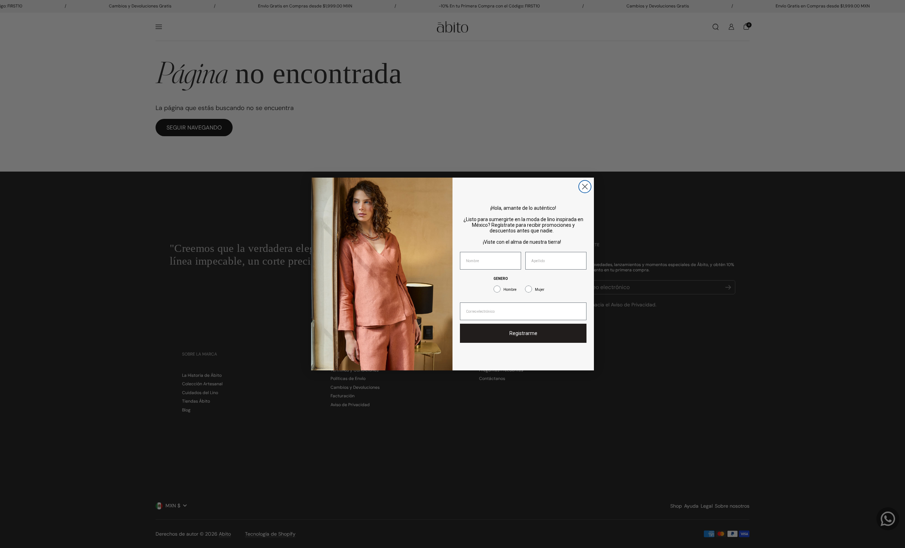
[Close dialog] (585, 186)
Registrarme (523, 333)
